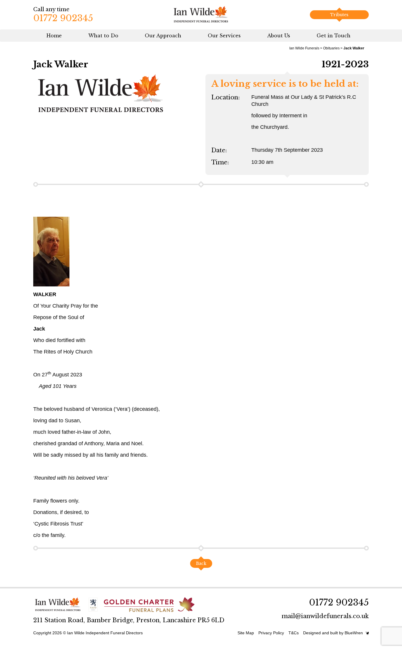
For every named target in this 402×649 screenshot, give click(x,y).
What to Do (103, 36)
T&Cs (293, 632)
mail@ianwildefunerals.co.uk (325, 616)
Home (54, 36)
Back (201, 563)
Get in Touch (333, 36)
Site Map (245, 632)
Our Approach (163, 36)
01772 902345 (63, 18)
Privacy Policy (271, 632)
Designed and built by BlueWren (333, 632)
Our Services (224, 36)
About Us (278, 36)
